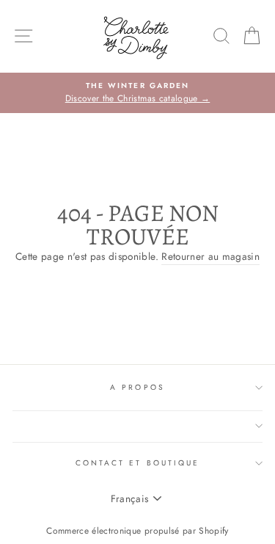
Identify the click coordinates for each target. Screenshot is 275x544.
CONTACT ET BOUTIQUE (137, 462)
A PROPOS (137, 387)
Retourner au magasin (210, 256)
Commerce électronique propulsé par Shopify (137, 530)
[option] (137, 93)
